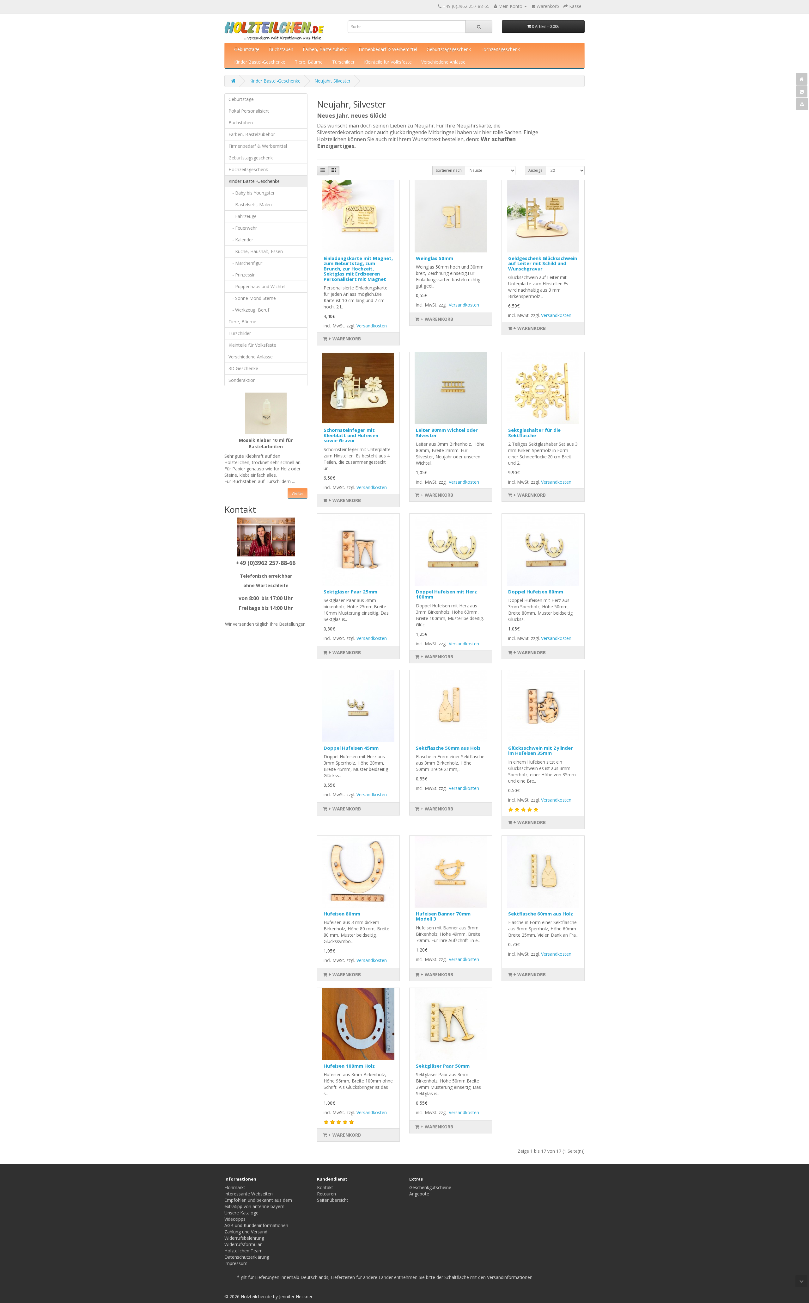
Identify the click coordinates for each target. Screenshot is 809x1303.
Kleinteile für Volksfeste (388, 62)
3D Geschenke (243, 368)
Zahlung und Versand (245, 1232)
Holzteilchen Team (243, 1251)
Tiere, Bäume (309, 62)
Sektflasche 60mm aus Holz (540, 913)
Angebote (419, 1194)
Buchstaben (281, 49)
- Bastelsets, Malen (250, 205)
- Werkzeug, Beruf (248, 310)
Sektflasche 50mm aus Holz (448, 748)
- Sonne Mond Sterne (252, 298)
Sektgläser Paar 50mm (443, 1066)
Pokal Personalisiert (248, 111)
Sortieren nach (449, 170)
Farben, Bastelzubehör (326, 49)
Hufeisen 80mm (342, 913)
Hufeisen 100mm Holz (349, 1066)
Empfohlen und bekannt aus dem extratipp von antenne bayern (258, 1203)
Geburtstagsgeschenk (449, 49)
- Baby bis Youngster (251, 193)
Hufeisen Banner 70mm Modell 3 (443, 916)
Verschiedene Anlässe (443, 62)
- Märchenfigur (245, 263)
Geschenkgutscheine (430, 1187)
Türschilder (343, 62)
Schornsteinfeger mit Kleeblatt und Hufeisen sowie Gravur (351, 435)
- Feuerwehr (242, 228)
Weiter (297, 493)
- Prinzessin (242, 275)
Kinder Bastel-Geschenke (259, 62)
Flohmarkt (234, 1187)
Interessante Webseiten (248, 1194)
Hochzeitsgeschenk (500, 49)
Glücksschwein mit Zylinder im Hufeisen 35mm (540, 750)
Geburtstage (246, 49)
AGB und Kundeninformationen (256, 1225)
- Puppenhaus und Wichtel (256, 286)
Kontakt (325, 1187)
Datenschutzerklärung (246, 1257)
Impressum (235, 1263)
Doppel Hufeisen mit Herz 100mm (446, 594)
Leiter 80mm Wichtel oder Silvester (447, 432)
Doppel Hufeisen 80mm (535, 591)
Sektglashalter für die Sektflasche (534, 432)
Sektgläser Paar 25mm (350, 591)
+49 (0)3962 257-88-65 (466, 6)
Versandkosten (371, 326)
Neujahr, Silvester (332, 81)
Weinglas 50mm (434, 258)
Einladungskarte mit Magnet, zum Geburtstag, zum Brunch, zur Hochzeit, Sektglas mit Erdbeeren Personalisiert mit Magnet (358, 268)
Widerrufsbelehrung (244, 1238)
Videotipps (235, 1219)
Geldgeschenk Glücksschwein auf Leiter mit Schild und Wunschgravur (542, 263)
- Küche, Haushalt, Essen (255, 251)
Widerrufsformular (243, 1244)
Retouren (326, 1194)
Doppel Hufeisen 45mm (351, 748)
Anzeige (535, 170)
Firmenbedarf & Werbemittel (388, 49)
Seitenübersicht (332, 1200)
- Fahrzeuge (242, 216)
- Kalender (240, 240)
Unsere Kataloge (241, 1213)
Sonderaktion (242, 380)
